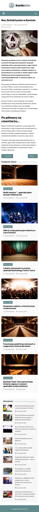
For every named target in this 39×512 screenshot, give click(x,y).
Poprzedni (8, 156)
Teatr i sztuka (7, 27)
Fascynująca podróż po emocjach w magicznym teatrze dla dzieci (19, 345)
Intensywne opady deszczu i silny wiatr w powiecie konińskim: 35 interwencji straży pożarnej (25, 494)
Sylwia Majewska (8, 25)
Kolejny (32, 156)
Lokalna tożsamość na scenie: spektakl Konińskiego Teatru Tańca (19, 269)
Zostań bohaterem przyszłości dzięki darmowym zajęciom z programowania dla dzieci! (24, 417)
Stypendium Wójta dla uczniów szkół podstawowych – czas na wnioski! (25, 459)
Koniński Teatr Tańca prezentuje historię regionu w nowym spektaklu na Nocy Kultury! (18, 384)
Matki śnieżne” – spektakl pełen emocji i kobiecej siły (17, 193)
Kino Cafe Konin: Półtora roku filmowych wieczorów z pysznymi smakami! (25, 429)
